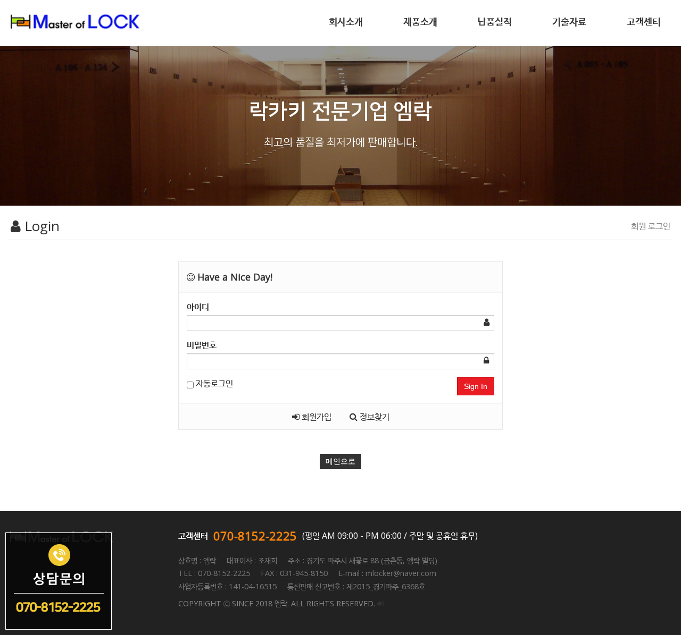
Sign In (475, 386)
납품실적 (495, 21)
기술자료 (569, 21)
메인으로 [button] (340, 461)
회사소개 (346, 21)
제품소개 (420, 21)
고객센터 (644, 21)
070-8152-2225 (255, 536)
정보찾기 (373, 416)
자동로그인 (213, 383)
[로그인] (380, 603)
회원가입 (315, 416)
